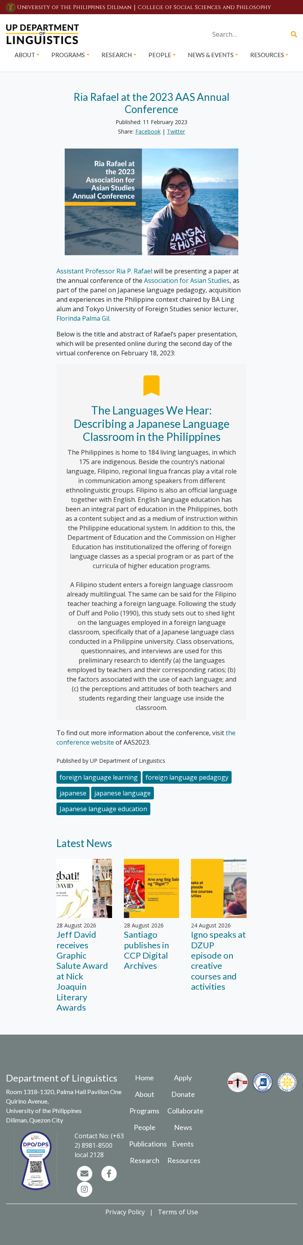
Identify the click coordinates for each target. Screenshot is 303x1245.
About (144, 1094)
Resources (183, 1160)
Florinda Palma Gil (82, 318)
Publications (148, 1143)
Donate (183, 1094)
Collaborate (185, 1110)
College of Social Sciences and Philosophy (204, 7)
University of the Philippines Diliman (74, 7)
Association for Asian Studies (187, 280)
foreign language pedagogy (187, 777)
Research (144, 1160)
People (144, 1127)
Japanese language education (103, 809)
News (183, 1127)
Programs (144, 1110)
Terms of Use (178, 1212)
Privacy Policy (125, 1212)
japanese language (122, 793)
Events (183, 1143)
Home (144, 1077)
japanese (73, 793)
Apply (183, 1077)
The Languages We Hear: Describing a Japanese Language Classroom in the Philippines (153, 423)
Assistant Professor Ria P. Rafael (104, 271)
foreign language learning (99, 777)
